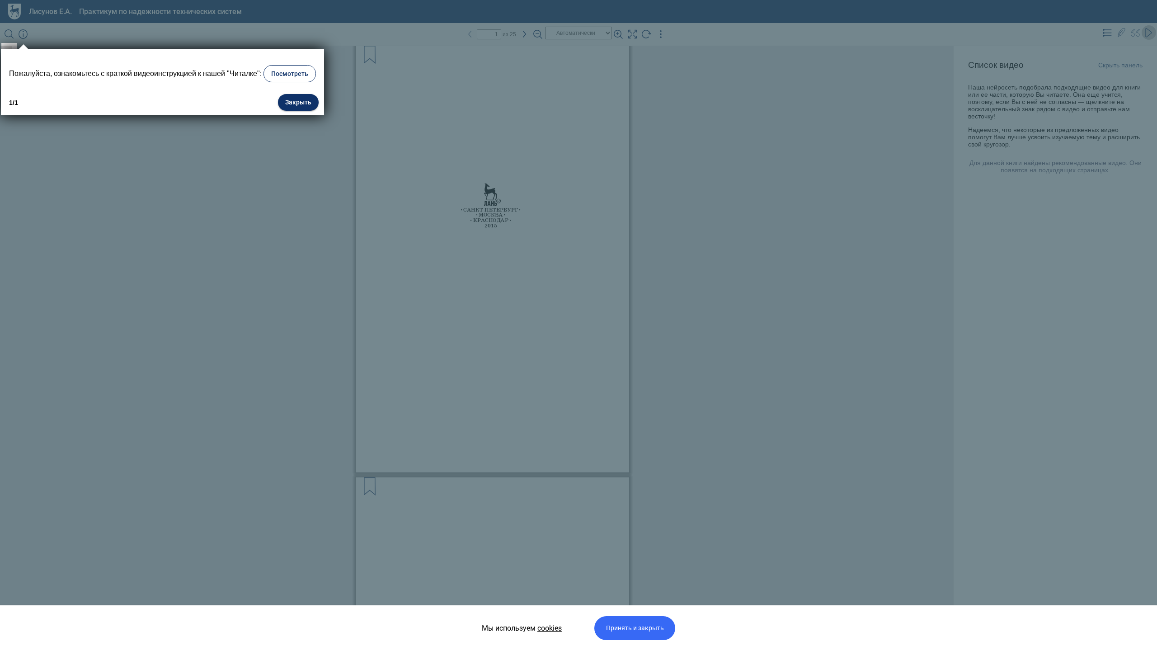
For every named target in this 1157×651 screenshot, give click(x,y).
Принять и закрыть (635, 628)
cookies (549, 628)
